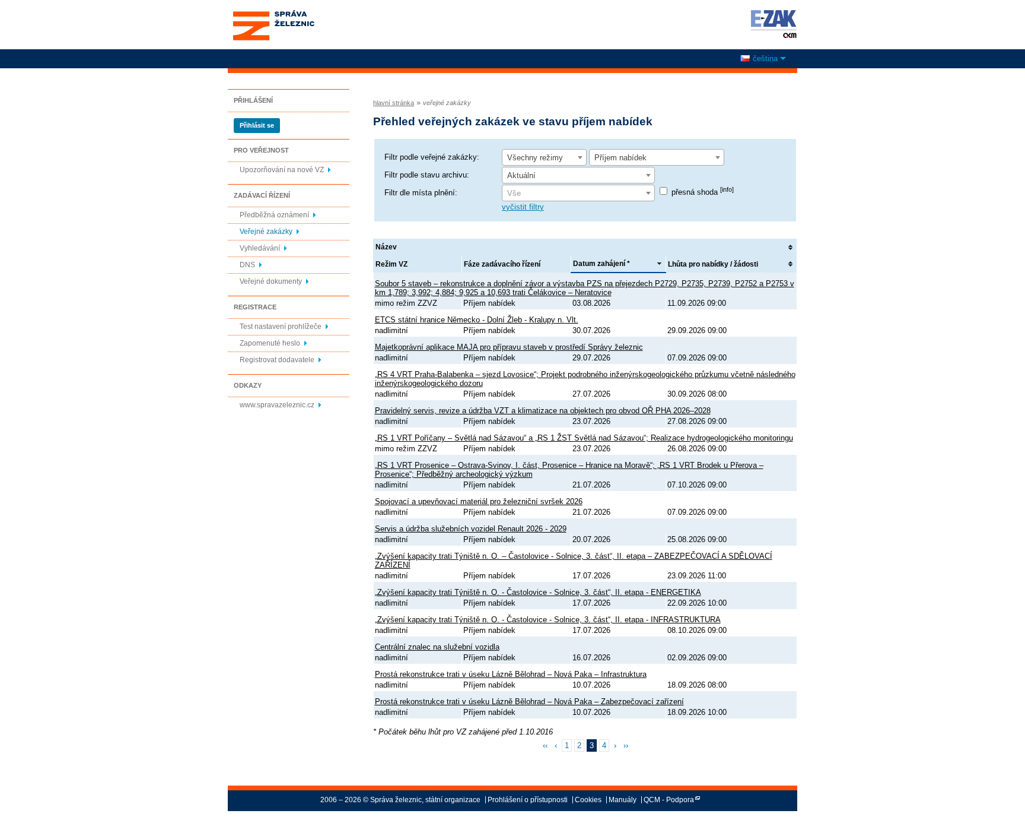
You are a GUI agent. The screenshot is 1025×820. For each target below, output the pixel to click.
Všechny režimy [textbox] (535, 157)
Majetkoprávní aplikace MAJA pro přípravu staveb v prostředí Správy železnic (509, 347)
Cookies (588, 799)
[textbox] (578, 193)
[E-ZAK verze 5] (771, 23)
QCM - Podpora (669, 799)
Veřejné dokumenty (271, 281)
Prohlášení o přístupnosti (528, 799)
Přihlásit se (257, 125)
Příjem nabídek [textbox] (620, 157)
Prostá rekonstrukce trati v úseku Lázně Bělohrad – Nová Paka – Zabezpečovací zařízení (529, 701)
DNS (247, 265)
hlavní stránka (393, 102)
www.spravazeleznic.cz (277, 405)
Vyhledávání (260, 248)
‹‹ (545, 745)
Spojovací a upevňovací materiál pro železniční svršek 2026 (478, 501)
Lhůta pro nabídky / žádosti (713, 264)
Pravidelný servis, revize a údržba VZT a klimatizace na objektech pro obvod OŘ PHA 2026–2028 (543, 410)
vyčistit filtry (523, 206)
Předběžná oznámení (274, 215)
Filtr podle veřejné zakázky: (431, 157)
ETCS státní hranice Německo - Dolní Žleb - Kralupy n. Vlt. (476, 319)
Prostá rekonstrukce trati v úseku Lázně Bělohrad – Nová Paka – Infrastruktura (511, 674)
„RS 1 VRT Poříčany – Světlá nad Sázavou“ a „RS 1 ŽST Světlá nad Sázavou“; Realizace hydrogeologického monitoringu (584, 437)
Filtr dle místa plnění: (420, 192)
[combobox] (544, 157)
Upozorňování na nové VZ (282, 170)
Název (386, 247)
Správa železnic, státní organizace (273, 13)
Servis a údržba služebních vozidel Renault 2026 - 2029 (470, 528)
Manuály (622, 799)
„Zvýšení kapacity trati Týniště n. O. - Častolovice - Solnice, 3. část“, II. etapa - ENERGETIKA (538, 592)
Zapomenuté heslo (270, 343)
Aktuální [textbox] (521, 175)
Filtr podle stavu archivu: (426, 174)
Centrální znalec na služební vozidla (437, 646)
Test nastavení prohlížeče (280, 326)
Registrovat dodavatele (277, 360)
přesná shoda (702, 192)
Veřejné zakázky (266, 231)
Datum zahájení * (601, 263)
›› (625, 745)
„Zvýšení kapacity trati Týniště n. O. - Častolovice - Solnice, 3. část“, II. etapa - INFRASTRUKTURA (548, 619)
